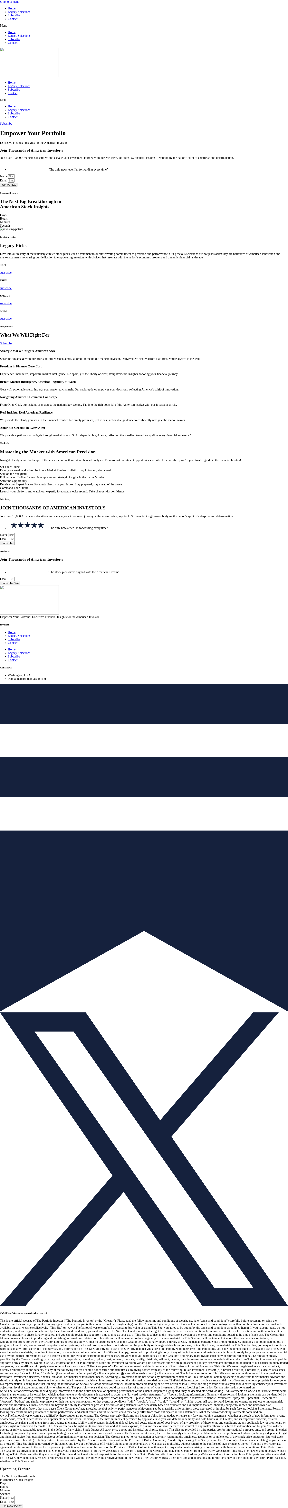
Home (11, 8)
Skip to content (9, 1)
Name (4, 176)
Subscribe (14, 15)
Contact (12, 19)
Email (4, 180)
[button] (144, 25)
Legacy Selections (19, 11)
